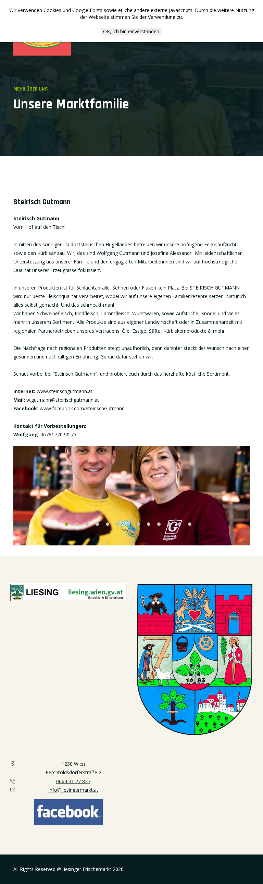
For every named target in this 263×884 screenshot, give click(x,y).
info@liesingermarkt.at (73, 790)
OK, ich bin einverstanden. (131, 31)
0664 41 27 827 (73, 781)
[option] (131, 495)
